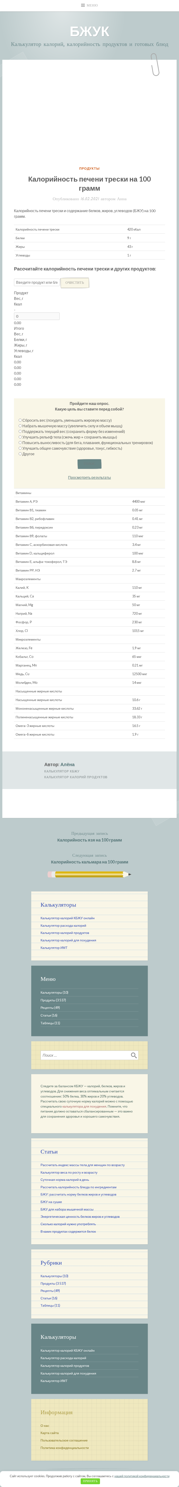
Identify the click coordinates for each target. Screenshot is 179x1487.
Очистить (74, 282)
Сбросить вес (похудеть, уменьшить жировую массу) (67, 420)
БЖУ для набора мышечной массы (67, 1209)
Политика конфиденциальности (65, 1448)
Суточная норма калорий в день (65, 1180)
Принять (90, 1481)
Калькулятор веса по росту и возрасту (69, 1172)
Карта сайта (50, 1433)
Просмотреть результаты (89, 477)
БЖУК (90, 30)
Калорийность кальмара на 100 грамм (89, 858)
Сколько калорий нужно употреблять (68, 1224)
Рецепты (47, 1008)
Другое (28, 454)
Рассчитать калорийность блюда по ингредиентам (79, 1187)
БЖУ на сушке (51, 1202)
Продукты (89, 168)
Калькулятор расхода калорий (63, 925)
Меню (92, 5)
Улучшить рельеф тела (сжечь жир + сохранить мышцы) (69, 437)
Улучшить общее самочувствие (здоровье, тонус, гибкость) (72, 448)
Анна (122, 199)
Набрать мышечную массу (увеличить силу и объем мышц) (72, 426)
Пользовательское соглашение (64, 1440)
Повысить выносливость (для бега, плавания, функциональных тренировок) (87, 442)
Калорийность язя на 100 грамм (89, 836)
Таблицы (47, 1023)
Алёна (67, 764)
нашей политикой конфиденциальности (141, 1476)
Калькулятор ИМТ (54, 948)
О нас (45, 1425)
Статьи (46, 1015)
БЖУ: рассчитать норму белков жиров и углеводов (78, 1194)
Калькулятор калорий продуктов (75, 777)
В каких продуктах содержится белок (68, 1231)
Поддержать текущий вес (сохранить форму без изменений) (73, 431)
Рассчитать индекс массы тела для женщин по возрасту (83, 1165)
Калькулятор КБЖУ (61, 771)
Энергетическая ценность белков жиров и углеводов (80, 1216)
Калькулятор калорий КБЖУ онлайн (68, 918)
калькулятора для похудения (84, 1106)
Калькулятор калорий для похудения (68, 940)
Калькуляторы (51, 992)
